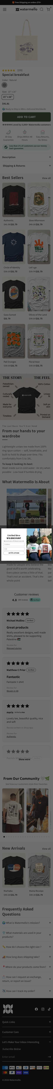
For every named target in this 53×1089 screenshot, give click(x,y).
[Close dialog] (50, 529)
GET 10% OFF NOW (14, 553)
